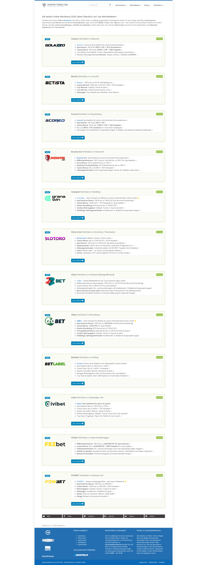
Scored (80, 120)
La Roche (94, 76)
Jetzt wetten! (77, 62)
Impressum (143, 562)
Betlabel (80, 363)
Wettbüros (158, 5)
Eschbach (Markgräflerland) (101, 274)
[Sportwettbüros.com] (55, 5)
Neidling (96, 192)
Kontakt (161, 562)
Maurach (95, 39)
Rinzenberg (94, 315)
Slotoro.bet (81, 238)
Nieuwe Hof (98, 475)
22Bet (79, 281)
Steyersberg (96, 114)
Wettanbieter (135, 5)
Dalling (95, 357)
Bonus (147, 5)
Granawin (81, 198)
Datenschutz (153, 562)
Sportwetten (120, 5)
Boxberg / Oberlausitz (105, 232)
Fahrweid (99, 152)
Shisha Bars (82, 538)
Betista (79, 82)
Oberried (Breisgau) (100, 438)
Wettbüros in (46, 526)
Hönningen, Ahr (96, 397)
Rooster (80, 158)
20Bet (79, 321)
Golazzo (80, 45)
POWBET (80, 481)
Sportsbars (81, 536)
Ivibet (79, 403)
